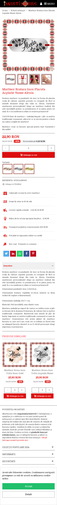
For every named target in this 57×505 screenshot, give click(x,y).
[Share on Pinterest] (33, 254)
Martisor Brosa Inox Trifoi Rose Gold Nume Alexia (14, 373)
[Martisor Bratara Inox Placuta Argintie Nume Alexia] (18, 169)
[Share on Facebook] (26, 254)
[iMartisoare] (20, 3)
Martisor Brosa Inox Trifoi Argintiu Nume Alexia (42, 373)
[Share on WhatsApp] (20, 254)
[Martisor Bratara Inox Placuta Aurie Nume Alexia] (29, 169)
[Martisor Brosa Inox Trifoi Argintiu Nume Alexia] (42, 354)
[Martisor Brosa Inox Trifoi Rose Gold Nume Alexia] (14, 354)
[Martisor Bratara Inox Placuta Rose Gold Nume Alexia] (7, 169)
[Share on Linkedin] (13, 254)
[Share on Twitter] (6, 254)
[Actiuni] (41, 3)
